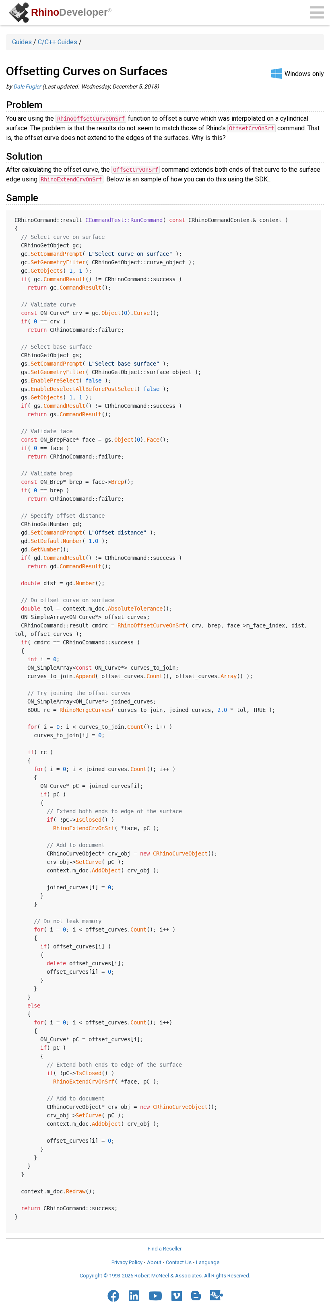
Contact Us (179, 1262)
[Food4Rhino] (216, 1295)
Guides (22, 42)
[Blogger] (196, 1295)
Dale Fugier (27, 86)
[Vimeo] (176, 1296)
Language (207, 1262)
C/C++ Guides (57, 42)
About (154, 1262)
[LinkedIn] (134, 1296)
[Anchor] (47, 104)
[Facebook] (113, 1296)
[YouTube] (155, 1296)
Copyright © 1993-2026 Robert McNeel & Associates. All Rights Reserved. (165, 1276)
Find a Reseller (165, 1249)
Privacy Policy (126, 1262)
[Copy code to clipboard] (311, 218)
